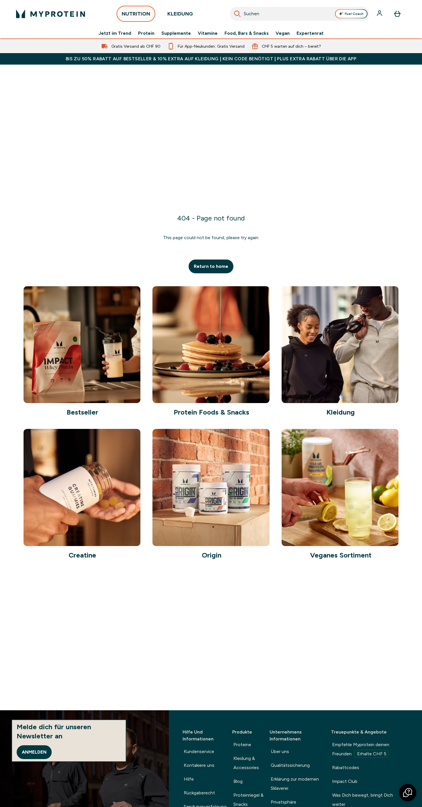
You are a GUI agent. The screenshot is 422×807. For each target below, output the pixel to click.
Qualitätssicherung (290, 765)
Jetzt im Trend (114, 33)
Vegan (283, 33)
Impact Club (344, 781)
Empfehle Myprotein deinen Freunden (360, 749)
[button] (407, 792)
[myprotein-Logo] (50, 14)
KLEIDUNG (180, 14)
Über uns (280, 751)
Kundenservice (199, 751)
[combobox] (299, 14)
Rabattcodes (345, 767)
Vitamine (208, 33)
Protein (146, 33)
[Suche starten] (237, 14)
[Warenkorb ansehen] (397, 14)
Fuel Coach (354, 14)
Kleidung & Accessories (246, 763)
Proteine (242, 744)
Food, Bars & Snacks (246, 33)
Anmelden (34, 752)
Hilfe (189, 779)
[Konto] (380, 14)
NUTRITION (136, 14)
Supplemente (176, 33)
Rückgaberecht (199, 792)
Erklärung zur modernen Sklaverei (295, 784)
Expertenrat (310, 33)
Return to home (211, 266)
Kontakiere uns (199, 765)
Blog (238, 781)
